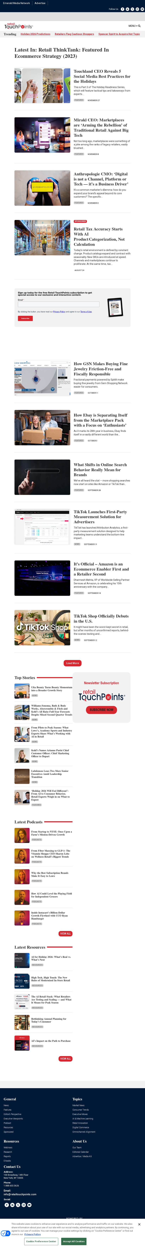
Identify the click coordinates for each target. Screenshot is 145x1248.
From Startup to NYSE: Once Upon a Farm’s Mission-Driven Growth (51, 833)
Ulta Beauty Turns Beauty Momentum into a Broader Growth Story (51, 688)
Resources (37, 965)
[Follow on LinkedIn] (127, 9)
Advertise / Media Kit (82, 1156)
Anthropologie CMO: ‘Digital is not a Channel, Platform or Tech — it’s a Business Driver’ (101, 179)
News (77, 544)
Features (79, 100)
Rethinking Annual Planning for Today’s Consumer (48, 1020)
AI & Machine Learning (82, 1119)
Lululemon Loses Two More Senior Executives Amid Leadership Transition (49, 774)
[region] (72, 1233)
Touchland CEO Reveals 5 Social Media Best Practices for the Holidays (102, 76)
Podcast (7, 1123)
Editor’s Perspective (12, 1114)
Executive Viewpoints (13, 1119)
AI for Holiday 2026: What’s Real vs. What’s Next (51, 958)
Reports (7, 1156)
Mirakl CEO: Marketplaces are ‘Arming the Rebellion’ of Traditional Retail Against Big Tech (101, 127)
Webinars (8, 1148)
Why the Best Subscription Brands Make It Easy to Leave (49, 874)
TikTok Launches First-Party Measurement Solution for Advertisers (100, 516)
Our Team (77, 1148)
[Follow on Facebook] (122, 9)
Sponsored (8, 1132)
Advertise (40, 3)
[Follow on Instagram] (137, 9)
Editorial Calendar (80, 1152)
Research (8, 1152)
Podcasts (36, 840)
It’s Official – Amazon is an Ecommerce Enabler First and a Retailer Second (101, 569)
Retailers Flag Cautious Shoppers (74, 34)
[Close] (139, 1224)
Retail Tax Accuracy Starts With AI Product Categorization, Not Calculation (99, 236)
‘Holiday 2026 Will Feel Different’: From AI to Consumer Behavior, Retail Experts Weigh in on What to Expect (50, 795)
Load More (72, 663)
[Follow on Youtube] (142, 9)
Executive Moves (80, 1114)
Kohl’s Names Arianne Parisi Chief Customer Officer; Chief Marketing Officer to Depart (50, 753)
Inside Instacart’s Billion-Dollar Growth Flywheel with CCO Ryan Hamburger (49, 915)
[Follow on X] (132, 9)
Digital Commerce (80, 1127)
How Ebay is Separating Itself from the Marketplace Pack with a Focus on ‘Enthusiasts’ (100, 420)
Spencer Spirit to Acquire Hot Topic (119, 34)
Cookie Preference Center (41, 1241)
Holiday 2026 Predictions (35, 34)
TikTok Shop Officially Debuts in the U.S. (101, 618)
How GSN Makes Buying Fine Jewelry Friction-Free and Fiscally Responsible (101, 368)
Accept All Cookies (74, 1241)
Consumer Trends (80, 1110)
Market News (78, 1105)
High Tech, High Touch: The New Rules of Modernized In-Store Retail (50, 979)
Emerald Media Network (16, 3)
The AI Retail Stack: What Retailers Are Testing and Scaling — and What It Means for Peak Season (51, 999)
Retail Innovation (80, 1123)
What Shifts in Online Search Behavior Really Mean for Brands (100, 469)
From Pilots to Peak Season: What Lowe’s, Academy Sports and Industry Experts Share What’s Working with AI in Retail (51, 732)
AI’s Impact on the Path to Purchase (51, 1041)
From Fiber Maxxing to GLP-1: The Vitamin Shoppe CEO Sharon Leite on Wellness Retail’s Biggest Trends (50, 853)
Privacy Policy (32, 1234)
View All (65, 933)
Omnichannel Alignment (83, 1132)
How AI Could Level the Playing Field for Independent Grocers (51, 895)
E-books (7, 1161)
